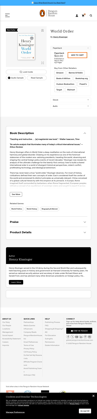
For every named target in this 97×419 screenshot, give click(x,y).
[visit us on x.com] (72, 337)
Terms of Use (29, 345)
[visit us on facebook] (68, 337)
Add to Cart (77, 55)
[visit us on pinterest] (85, 337)
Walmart (71, 89)
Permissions (50, 342)
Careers (5, 342)
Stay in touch (80, 331)
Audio (71, 106)
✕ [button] (93, 396)
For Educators (50, 335)
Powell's (83, 84)
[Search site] (91, 15)
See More (16, 194)
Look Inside (27, 72)
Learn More (17, 282)
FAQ (46, 325)
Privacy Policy (29, 348)
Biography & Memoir (50, 209)
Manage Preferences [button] (15, 412)
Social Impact (7, 335)
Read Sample (37, 78)
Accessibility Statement (11, 339)
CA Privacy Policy (30, 352)
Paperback (71, 48)
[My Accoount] (77, 15)
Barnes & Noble (76, 73)
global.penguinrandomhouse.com (79, 340)
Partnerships (29, 322)
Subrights (49, 339)
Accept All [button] (85, 411)
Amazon (60, 73)
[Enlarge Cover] (42, 63)
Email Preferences (31, 342)
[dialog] (48, 406)
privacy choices (23, 405)
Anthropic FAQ (29, 375)
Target (59, 89)
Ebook (71, 100)
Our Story (6, 322)
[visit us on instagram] (89, 337)
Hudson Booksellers (65, 84)
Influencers (28, 329)
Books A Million (63, 78)
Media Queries (29, 325)
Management (7, 332)
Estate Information (52, 345)
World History (32, 209)
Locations (6, 329)
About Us (6, 319)
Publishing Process (52, 322)
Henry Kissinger (60, 37)
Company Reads (30, 332)
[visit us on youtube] (77, 337)
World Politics (16, 209)
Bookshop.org (81, 78)
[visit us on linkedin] (81, 337)
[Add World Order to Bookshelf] (42, 30)
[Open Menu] (7, 15)
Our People (6, 325)
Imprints (5, 345)
